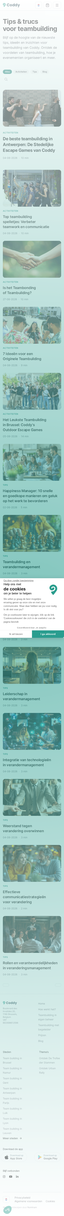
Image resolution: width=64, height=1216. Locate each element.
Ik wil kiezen (16, 634)
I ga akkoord (48, 634)
